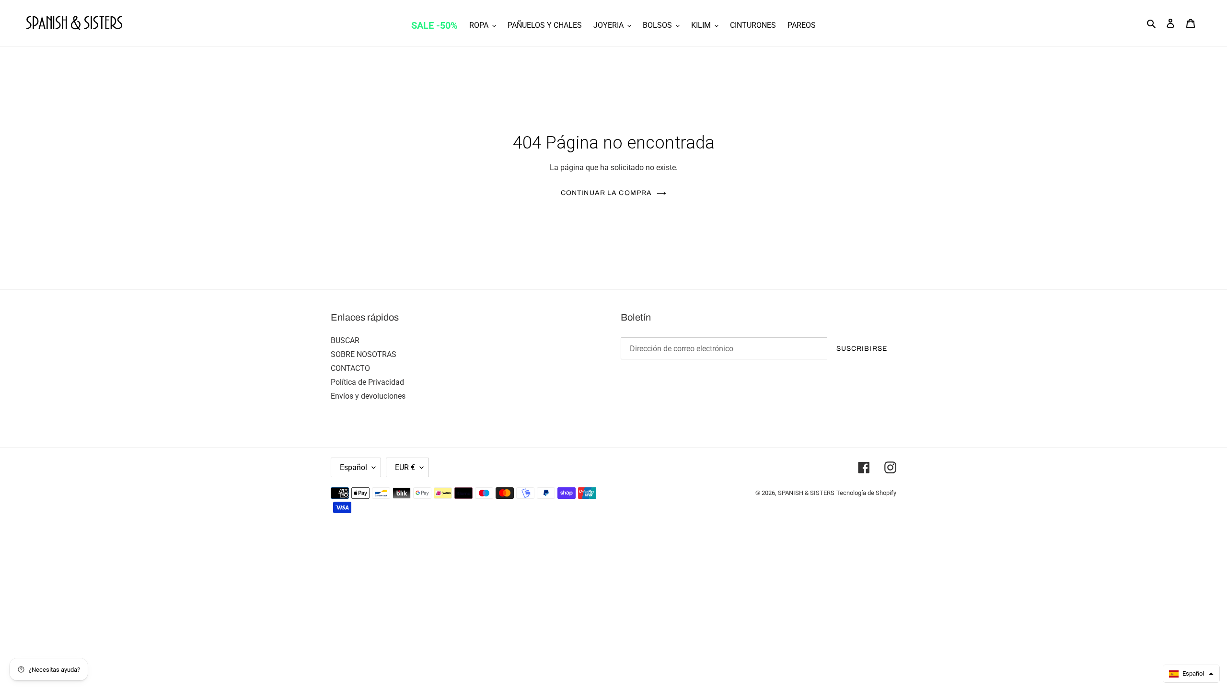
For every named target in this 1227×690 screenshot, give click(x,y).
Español (353, 467)
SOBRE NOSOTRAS (363, 354)
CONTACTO (350, 368)
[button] (1191, 673)
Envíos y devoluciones (368, 396)
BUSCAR (345, 340)
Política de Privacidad (367, 382)
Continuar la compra (606, 192)
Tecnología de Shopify (866, 492)
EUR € (405, 467)
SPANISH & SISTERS (806, 492)
